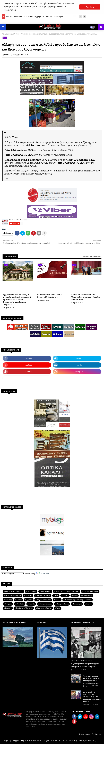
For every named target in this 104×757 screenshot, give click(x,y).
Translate (45, 573)
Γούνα (75, 595)
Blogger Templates (21, 740)
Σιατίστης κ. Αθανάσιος (24, 608)
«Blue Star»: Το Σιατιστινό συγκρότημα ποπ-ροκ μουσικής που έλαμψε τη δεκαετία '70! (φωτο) (85, 664)
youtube (28, 365)
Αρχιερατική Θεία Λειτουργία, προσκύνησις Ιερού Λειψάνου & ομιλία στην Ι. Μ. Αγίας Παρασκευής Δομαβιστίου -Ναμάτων (17, 299)
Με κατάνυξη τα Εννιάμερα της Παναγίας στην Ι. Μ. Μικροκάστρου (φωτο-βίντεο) (92, 697)
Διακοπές (8, 600)
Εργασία (29, 600)
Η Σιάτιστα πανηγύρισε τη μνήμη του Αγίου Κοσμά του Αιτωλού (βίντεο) (33, 16)
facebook (29, 358)
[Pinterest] (33, 233)
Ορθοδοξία (20, 604)
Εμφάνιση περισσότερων (92, 256)
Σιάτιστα (8, 608)
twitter (79, 358)
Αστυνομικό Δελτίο (43, 595)
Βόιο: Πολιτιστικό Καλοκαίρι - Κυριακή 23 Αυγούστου (50, 295)
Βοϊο (17, 34)
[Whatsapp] (28, 233)
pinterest (29, 371)
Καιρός (57, 600)
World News (32, 591)
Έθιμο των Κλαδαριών (13, 595)
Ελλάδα (19, 600)
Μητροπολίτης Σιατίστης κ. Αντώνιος (78, 600)
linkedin (78, 365)
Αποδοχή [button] (90, 7)
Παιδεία (32, 604)
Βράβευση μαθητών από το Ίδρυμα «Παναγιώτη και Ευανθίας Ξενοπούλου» (86, 297)
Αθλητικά (28, 595)
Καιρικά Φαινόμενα (44, 600)
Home (81, 734)
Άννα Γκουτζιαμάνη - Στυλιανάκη (67, 591)
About (88, 734)
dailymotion (27, 378)
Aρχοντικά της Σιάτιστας (14, 591)
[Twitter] (22, 233)
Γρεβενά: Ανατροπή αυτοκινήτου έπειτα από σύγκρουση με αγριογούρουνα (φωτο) (92, 679)
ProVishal (35, 740)
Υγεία (58, 608)
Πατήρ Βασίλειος (62, 604)
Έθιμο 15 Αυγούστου (91, 591)
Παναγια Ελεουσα (45, 604)
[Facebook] (17, 233)
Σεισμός (89, 604)
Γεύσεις (65, 595)
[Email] (39, 233)
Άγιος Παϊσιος (46, 591)
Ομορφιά (8, 604)
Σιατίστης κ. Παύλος (44, 608)
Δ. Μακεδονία (87, 595)
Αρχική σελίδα (8, 34)
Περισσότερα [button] (10, 10)
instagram (79, 371)
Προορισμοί (77, 604)
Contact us (96, 734)
